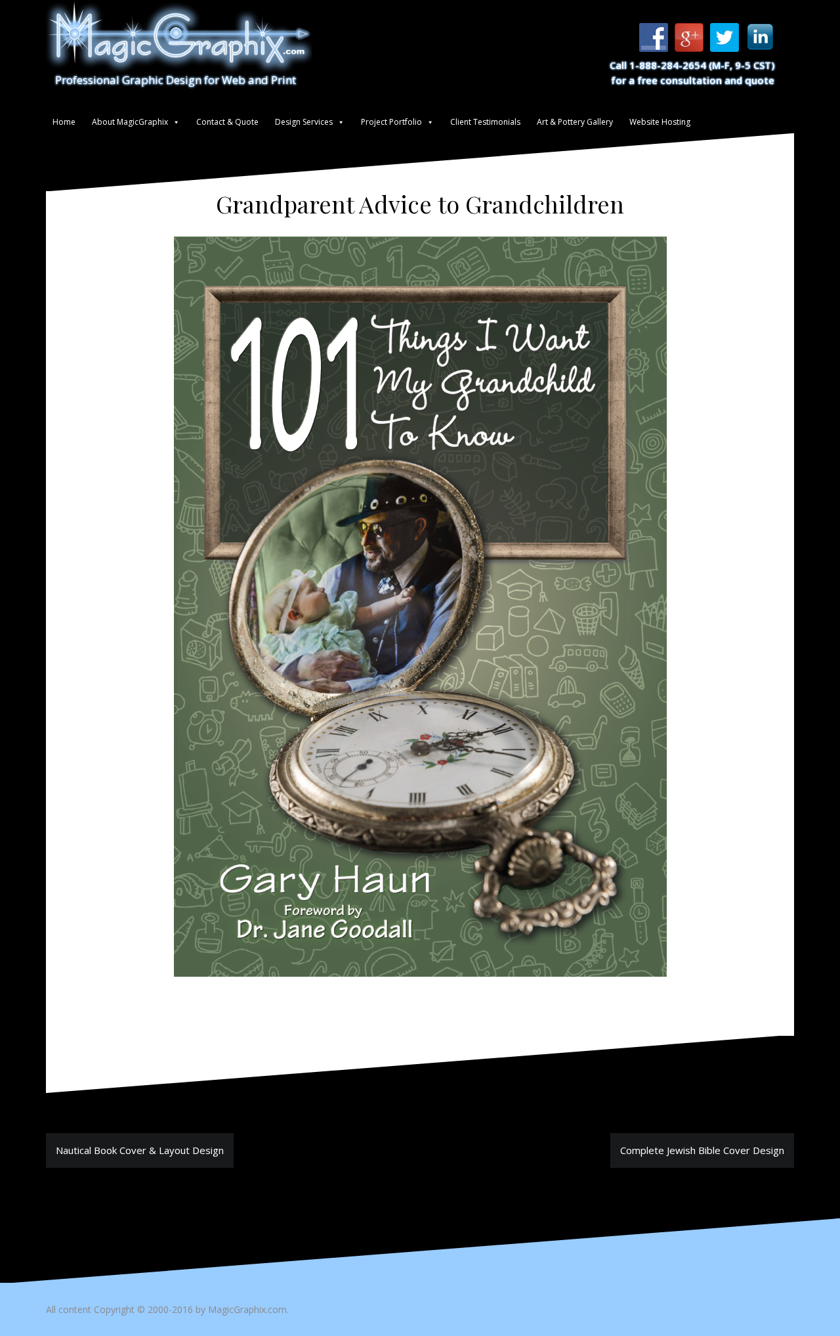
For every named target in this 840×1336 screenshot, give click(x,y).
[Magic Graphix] (179, 36)
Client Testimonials (485, 121)
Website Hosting (659, 121)
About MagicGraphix (130, 121)
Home (63, 121)
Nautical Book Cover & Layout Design (140, 1150)
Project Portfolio (391, 121)
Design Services (304, 121)
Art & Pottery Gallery (575, 121)
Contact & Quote (227, 121)
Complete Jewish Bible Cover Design (702, 1150)
